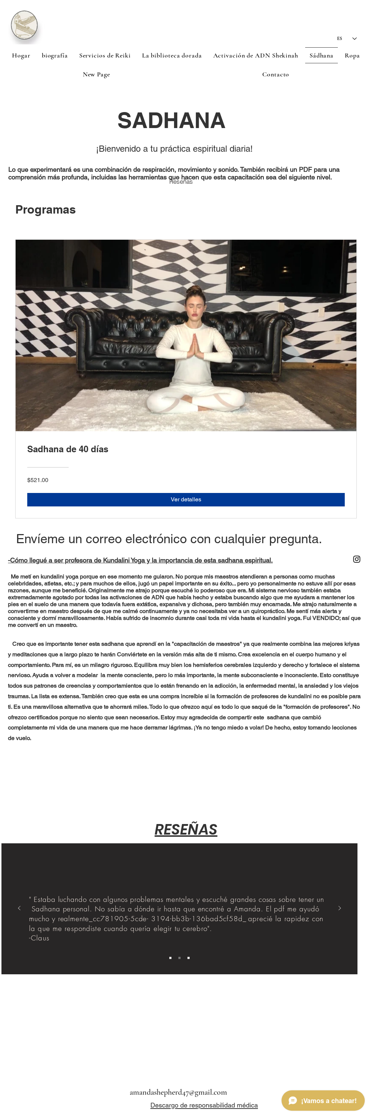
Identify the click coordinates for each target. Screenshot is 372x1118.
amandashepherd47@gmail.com (178, 1092)
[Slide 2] (179, 958)
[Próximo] (339, 908)
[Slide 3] (188, 958)
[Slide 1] (170, 958)
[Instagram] (356, 559)
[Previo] (19, 908)
